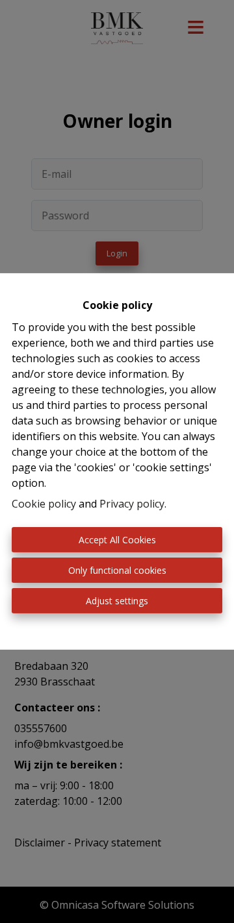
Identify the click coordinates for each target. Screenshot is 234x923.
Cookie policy (44, 504)
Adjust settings (117, 601)
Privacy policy (131, 504)
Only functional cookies (117, 570)
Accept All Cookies (117, 540)
